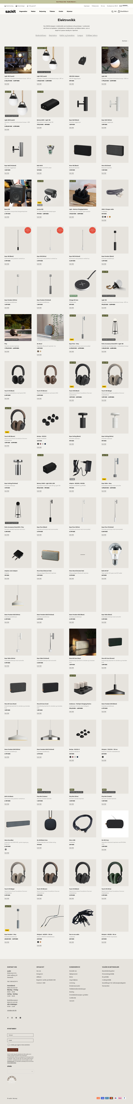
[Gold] (40, 942)
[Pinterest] (16, 1017)
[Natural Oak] (40, 351)
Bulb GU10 (40, 165)
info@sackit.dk (11, 1010)
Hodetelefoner (41, 35)
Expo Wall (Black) (74, 120)
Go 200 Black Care (42, 840)
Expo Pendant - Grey (10, 934)
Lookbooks (72, 998)
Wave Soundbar (9, 840)
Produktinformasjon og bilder (78, 995)
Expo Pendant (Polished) (44, 300)
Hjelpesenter (73, 974)
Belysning (42, 11)
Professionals (95, 6)
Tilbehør (52, 11)
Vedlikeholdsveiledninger (77, 989)
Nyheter (69, 11)
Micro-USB (72, 840)
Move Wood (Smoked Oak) (76, 571)
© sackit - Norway (12, 1098)
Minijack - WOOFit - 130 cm (44, 934)
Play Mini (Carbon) (42, 796)
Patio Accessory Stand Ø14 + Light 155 (112, 344)
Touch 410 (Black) (74, 889)
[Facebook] (8, 1017)
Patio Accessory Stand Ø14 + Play (14, 527)
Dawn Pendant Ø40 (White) (12, 749)
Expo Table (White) (10, 658)
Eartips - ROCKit (41, 436)
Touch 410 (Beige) (9, 889)
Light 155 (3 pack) (9, 76)
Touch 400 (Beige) (107, 391)
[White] (105, 757)
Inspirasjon (87, 6)
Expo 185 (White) (41, 256)
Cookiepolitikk (106, 980)
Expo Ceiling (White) (107, 436)
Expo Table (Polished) (43, 658)
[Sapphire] (45, 444)
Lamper (80, 35)
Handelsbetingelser (108, 971)
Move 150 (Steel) (106, 165)
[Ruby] (40, 444)
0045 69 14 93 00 (12, 1002)
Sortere (124, 41)
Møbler (33, 11)
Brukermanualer (74, 986)
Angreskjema (73, 980)
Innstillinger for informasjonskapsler (114, 983)
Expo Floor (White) (74, 527)
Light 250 (104, 76)
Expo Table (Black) (107, 614)
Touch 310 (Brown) (42, 391)
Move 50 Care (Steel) (10, 704)
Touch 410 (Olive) (106, 889)
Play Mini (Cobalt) (107, 796)
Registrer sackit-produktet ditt (46, 980)
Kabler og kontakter (67, 35)
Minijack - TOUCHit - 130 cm (110, 749)
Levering (72, 983)
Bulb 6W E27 (105, 571)
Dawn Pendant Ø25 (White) (12, 614)
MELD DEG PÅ (12, 1050)
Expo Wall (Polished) (10, 165)
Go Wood (39, 344)
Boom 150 (7, 209)
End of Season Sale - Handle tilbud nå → (66, 2)
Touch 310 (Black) (9, 391)
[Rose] (107, 217)
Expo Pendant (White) (11, 300)
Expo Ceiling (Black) (75, 436)
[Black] (105, 217)
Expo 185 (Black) (9, 256)
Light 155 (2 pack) (42, 76)
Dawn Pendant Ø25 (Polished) (45, 614)
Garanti (71, 1001)
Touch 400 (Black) (74, 391)
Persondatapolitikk (108, 974)
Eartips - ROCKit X (74, 749)
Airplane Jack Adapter (11, 571)
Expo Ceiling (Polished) (11, 483)
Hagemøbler (23, 11)
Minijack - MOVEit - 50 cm (109, 934)
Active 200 (40, 209)
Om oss (103, 6)
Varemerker (105, 986)
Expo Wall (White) (107, 120)
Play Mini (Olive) (73, 796)
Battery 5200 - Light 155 (43, 120)
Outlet (61, 11)
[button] (123, 6)
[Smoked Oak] (38, 351)
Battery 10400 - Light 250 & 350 (46, 483)
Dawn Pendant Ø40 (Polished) (45, 749)
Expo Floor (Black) (42, 527)
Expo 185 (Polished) (74, 256)
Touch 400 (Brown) (10, 436)
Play (6, 344)
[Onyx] (38, 444)
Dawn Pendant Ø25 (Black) (76, 614)
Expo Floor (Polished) (108, 527)
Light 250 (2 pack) (10, 120)
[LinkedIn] (20, 1017)
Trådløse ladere (92, 35)
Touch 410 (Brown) (42, 889)
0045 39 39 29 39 (12, 988)
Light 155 (104, 300)
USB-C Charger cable (108, 209)
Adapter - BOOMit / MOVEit (77, 483)
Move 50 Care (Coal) (42, 704)
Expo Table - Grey (106, 483)
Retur (71, 977)
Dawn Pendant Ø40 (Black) (109, 704)
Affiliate (38, 977)
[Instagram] (12, 1017)
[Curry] (110, 217)
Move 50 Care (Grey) (75, 658)
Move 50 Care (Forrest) (108, 658)
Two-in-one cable (74, 934)
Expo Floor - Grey (74, 344)
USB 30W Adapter (74, 76)
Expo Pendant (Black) (108, 256)
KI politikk (105, 977)
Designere (39, 974)
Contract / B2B (40, 983)
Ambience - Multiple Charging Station (80, 704)
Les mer (7, 84)
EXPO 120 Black (9, 796)
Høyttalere (53, 35)
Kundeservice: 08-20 (112, 6)
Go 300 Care (105, 840)
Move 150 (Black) (74, 165)
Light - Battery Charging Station (78, 209)
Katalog (71, 992)
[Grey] (103, 217)
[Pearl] (43, 444)
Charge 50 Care (73, 300)
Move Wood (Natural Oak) (44, 571)
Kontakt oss (73, 971)
